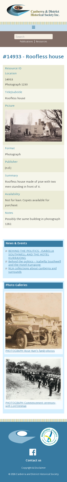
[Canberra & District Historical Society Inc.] (33, 10)
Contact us (33, 460)
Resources (41, 42)
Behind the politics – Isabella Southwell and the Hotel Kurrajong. (34, 263)
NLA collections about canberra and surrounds (32, 270)
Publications (26, 42)
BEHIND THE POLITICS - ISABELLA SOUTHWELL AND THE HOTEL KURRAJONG (31, 255)
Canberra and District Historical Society (37, 474)
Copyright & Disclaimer (33, 468)
